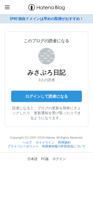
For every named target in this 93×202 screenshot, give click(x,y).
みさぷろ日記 (46, 72)
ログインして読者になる (46, 96)
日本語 (32, 159)
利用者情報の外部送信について (64, 146)
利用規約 (64, 142)
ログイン (59, 159)
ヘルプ (27, 142)
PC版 (45, 159)
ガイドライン (45, 142)
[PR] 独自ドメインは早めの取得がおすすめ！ (46, 19)
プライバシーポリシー (22, 146)
